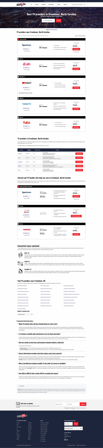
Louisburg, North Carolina (69, 300)
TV (31, 4)
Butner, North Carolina (22, 285)
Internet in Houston (44, 428)
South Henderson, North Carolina (70, 297)
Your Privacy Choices (81, 445)
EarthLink (18, 435)
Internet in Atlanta (43, 426)
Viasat (29, 437)
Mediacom (30, 422)
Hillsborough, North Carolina (69, 302)
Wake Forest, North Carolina (46, 288)
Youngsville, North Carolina (23, 291)
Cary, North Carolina (22, 308)
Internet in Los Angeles (44, 422)
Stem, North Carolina (45, 285)
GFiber (18, 439)
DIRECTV (19, 166)
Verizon (29, 435)
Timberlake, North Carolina (23, 297)
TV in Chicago (42, 441)
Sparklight (30, 426)
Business (65, 4)
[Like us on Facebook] (65, 440)
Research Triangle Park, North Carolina (71, 294)
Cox (17, 428)
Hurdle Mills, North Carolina (23, 305)
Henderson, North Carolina (23, 300)
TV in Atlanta (42, 437)
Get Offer (30, 93)
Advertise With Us (67, 436)
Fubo (19, 170)
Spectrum (20, 153)
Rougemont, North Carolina (69, 291)
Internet (36, 4)
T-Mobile (29, 433)
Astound (18, 422)
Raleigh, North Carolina (45, 300)
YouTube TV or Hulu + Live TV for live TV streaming (58, 338)
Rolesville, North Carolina (46, 297)
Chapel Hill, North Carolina (46, 305)
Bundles (55, 29)
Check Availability (76, 216)
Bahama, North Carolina (22, 288)
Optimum (30, 424)
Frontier (18, 437)
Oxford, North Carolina (45, 291)
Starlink (29, 430)
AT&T (18, 424)
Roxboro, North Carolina (69, 305)
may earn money (47, 1)
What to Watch (51, 4)
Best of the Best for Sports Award (40, 327)
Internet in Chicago (43, 430)
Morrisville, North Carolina (23, 302)
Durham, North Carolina (45, 294)
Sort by (76, 35)
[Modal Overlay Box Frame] (51, 405)
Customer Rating (27, 50)
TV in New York (43, 435)
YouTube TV (20, 161)
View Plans (77, 49)
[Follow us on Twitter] (67, 440)
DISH (19, 157)
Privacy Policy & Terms (71, 445)
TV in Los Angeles (43, 433)
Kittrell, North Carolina (22, 294)
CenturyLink (19, 426)
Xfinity (29, 439)
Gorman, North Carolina (68, 285)
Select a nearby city (23, 311)
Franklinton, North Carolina (69, 288)
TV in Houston (42, 439)
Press (65, 437)
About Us (66, 434)
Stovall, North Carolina (45, 302)
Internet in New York (44, 424)
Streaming (43, 4)
